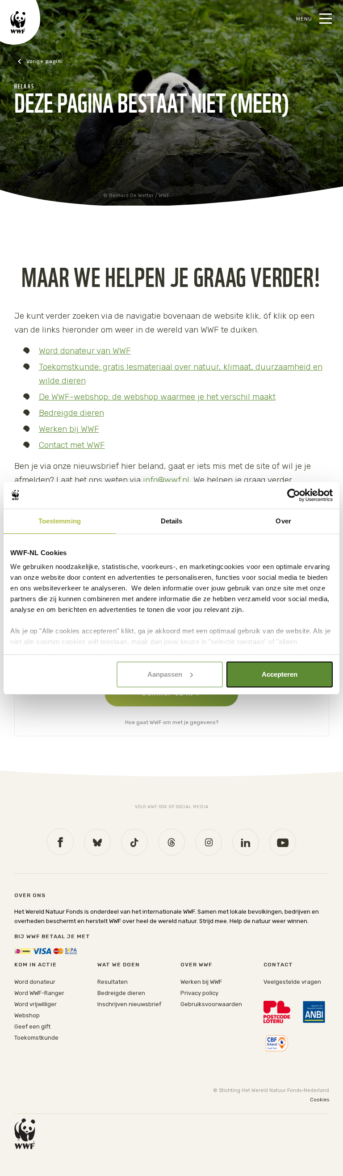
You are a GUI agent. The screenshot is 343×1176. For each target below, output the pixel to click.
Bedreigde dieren (71, 413)
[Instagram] (208, 842)
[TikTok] (134, 842)
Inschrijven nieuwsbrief (129, 1004)
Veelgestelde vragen (292, 981)
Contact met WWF (72, 445)
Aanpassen (164, 674)
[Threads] (171, 842)
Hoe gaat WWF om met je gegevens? (171, 722)
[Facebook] (60, 841)
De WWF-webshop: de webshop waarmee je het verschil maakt (157, 397)
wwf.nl (39, 61)
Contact (278, 964)
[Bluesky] (97, 842)
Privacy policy (199, 993)
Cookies (319, 1100)
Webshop (27, 1015)
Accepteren (279, 674)
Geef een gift (32, 1026)
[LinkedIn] (245, 842)
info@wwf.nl (166, 480)
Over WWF (196, 964)
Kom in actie (35, 964)
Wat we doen (118, 964)
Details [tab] (172, 521)
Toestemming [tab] (59, 521)
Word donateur (34, 981)
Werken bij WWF (69, 429)
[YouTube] (282, 842)
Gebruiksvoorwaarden (211, 1004)
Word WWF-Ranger (39, 993)
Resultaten (112, 981)
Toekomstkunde (36, 1037)
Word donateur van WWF (85, 351)
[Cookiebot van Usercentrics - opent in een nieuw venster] (294, 495)
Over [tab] (283, 521)
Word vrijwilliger (35, 1004)
